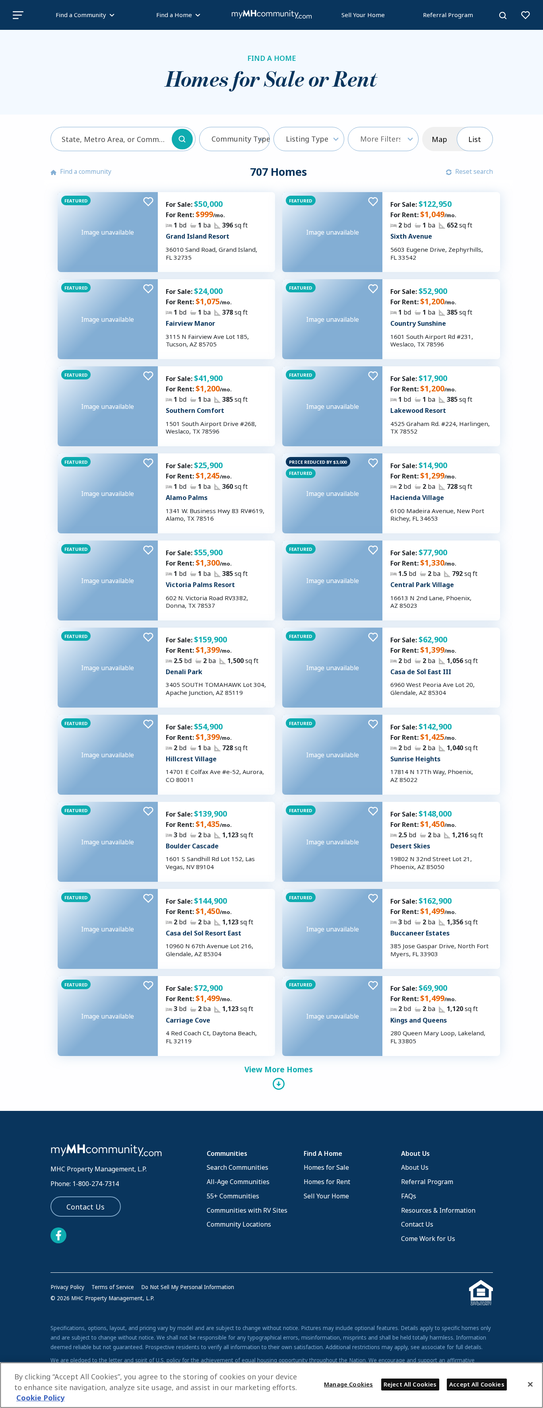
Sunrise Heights (415, 759)
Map (439, 139)
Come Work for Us (428, 1238)
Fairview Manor (190, 323)
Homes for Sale (326, 1167)
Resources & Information (438, 1210)
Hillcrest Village (191, 759)
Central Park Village (422, 584)
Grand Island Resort (197, 236)
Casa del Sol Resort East (203, 933)
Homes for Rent (327, 1181)
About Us (415, 1167)
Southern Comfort (195, 410)
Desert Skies (410, 846)
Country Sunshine (418, 323)
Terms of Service (112, 1287)
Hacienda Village (417, 497)
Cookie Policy (40, 1398)
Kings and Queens (418, 1020)
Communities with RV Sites (247, 1210)
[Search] (503, 15)
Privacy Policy (67, 1287)
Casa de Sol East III (420, 671)
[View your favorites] (525, 15)
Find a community (85, 172)
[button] (234, 139)
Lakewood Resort (418, 410)
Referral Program (448, 15)
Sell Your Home (363, 15)
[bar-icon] (18, 15)
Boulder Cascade (192, 846)
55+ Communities (233, 1196)
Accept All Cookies (476, 1384)
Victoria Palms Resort (200, 584)
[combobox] (123, 139)
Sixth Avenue (411, 236)
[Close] (530, 1384)
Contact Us (85, 1207)
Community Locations (239, 1224)
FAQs (408, 1196)
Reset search (474, 172)
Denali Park (184, 671)
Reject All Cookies (410, 1384)
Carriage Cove (188, 1020)
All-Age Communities (238, 1181)
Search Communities (237, 1167)
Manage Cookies (348, 1384)
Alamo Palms (187, 497)
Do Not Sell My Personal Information (187, 1287)
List (474, 139)
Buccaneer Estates (420, 933)
